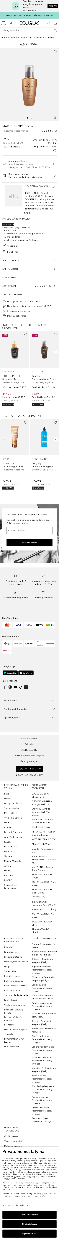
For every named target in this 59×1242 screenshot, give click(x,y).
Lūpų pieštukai (11, 1046)
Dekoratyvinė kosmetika (16, 961)
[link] (14, 368)
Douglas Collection (13, 803)
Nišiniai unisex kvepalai (15, 1029)
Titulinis (5, 37)
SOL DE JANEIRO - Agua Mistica (44, 884)
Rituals (7, 794)
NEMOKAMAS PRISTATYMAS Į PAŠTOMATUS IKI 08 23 (29, 15)
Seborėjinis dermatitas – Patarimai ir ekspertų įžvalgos (44, 1050)
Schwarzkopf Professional (10, 887)
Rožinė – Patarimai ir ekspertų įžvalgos (41, 1023)
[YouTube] (15, 687)
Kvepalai (8, 947)
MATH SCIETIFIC (12, 813)
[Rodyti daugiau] (56, 37)
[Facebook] (5, 687)
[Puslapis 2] (31, 118)
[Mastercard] (7, 625)
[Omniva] (39, 643)
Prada (7, 870)
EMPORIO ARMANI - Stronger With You (42, 803)
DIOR (6, 822)
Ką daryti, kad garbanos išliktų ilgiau (44, 1015)
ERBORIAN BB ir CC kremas (14, 1041)
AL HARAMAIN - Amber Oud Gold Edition (43, 833)
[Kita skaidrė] (55, 351)
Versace (8, 856)
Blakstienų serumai (13, 981)
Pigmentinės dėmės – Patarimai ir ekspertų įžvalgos (42, 969)
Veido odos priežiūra (21, 37)
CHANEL (8, 827)
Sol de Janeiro (11, 808)
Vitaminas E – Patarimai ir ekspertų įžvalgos (44, 1070)
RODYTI (53, 6)
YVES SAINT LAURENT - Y (44, 839)
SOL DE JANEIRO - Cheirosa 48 (41, 795)
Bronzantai (9, 1025)
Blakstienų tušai (12, 990)
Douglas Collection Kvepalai (13, 1019)
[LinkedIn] (26, 687)
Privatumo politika (29, 738)
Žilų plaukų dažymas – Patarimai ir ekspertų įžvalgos (43, 1089)
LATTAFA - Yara (39, 897)
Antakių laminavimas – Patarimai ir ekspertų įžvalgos (42, 1006)
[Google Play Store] (10, 672)
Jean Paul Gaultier (13, 837)
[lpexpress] (29, 643)
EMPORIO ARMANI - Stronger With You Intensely (42, 812)
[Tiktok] (20, 687)
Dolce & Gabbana (13, 832)
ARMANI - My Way (41, 844)
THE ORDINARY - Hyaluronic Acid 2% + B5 (44, 903)
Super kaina (10, 971)
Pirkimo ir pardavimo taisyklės (29, 755)
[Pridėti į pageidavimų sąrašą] (55, 51)
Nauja (7, 966)
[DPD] (7, 643)
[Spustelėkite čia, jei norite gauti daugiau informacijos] (54, 150)
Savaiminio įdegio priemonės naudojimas (43, 1120)
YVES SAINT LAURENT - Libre (43, 923)
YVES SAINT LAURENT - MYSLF (43, 876)
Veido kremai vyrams (14, 1005)
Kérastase (9, 851)
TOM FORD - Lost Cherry (44, 909)
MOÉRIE (8, 880)
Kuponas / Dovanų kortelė (13, 1011)
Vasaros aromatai (13, 1141)
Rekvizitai (29, 744)
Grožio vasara (11, 1136)
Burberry (8, 875)
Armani (7, 866)
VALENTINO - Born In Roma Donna (42, 869)
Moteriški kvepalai (13, 1146)
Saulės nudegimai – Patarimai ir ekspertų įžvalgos (42, 1039)
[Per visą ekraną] (55, 117)
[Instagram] (10, 687)
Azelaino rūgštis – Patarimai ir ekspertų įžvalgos (42, 1100)
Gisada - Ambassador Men (43, 850)
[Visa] (18, 625)
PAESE (7, 842)
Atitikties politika (29, 750)
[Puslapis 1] (27, 118)
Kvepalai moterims (13, 957)
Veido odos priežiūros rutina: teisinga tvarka (43, 997)
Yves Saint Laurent (13, 818)
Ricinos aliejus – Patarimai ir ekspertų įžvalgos (44, 953)
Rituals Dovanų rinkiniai (15, 985)
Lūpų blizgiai (10, 1000)
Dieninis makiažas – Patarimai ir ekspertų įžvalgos (42, 1110)
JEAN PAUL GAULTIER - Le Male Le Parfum (43, 821)
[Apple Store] (26, 672)
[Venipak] (50, 643)
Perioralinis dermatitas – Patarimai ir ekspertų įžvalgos (43, 1060)
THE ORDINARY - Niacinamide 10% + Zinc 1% (44, 859)
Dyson (7, 798)
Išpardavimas (10, 952)
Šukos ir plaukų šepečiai (16, 995)
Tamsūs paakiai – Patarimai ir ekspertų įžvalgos (42, 1078)
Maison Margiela (12, 861)
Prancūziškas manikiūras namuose (44, 1030)
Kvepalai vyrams (12, 976)
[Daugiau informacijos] (53, 186)
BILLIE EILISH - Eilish (41, 827)
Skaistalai (8, 1034)
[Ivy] (50, 625)
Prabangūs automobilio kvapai (43, 946)
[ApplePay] (39, 625)
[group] (29, 118)
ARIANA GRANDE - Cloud (41, 931)
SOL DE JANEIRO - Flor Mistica (43, 916)
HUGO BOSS (10, 846)
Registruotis (29, 542)
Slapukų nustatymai (29, 761)
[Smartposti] (18, 643)
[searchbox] (29, 30)
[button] (4, 6)
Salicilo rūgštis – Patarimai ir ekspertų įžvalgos (42, 988)
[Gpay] (29, 625)
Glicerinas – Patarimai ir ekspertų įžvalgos (43, 979)
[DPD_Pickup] (7, 650)
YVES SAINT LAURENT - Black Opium (43, 891)
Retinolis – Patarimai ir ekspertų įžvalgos (42, 961)
